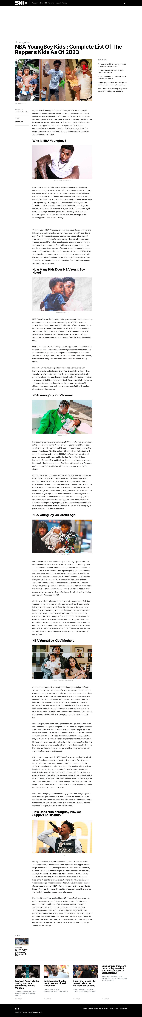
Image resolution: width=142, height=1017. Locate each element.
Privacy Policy (93, 1008)
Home (85, 1008)
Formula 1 (35, 3)
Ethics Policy (103, 1008)
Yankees (51, 3)
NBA (41, 3)
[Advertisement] (71, 23)
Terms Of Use (113, 1008)
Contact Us (123, 1008)
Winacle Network (37, 1012)
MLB (45, 3)
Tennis (64, 3)
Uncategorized (23, 42)
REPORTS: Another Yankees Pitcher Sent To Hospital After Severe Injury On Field (21, 951)
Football (58, 3)
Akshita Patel (19, 121)
